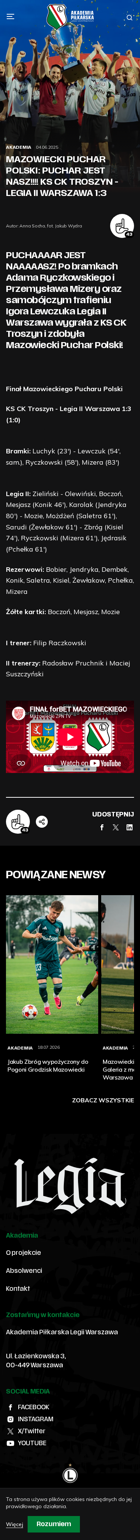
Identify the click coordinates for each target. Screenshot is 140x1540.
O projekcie (23, 1253)
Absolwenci (24, 1271)
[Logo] (70, 17)
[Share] (42, 822)
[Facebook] (101, 827)
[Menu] (10, 16)
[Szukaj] (129, 17)
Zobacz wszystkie (103, 1100)
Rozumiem (54, 1524)
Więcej (14, 1524)
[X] (115, 827)
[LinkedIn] (129, 827)
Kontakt (18, 1289)
